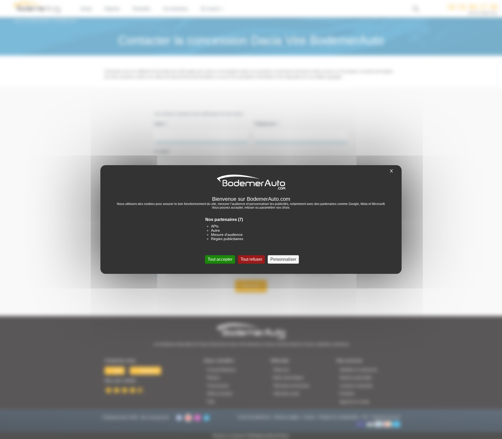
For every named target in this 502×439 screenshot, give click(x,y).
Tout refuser (251, 259)
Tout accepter (220, 259)
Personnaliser (283, 259)
